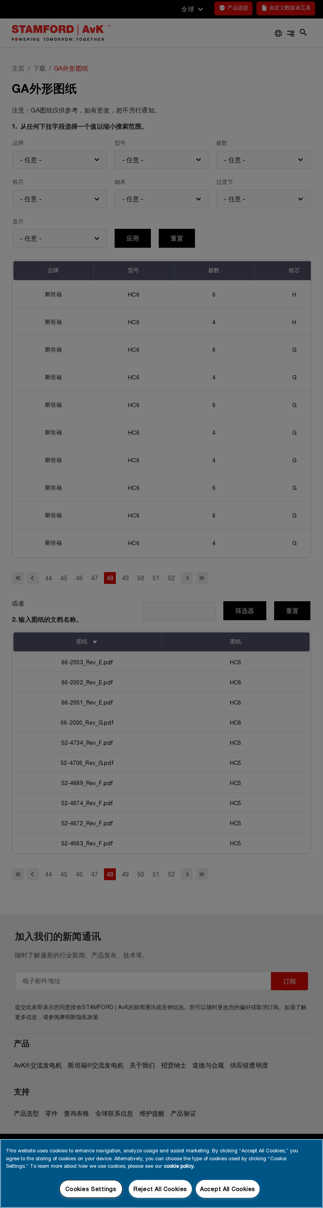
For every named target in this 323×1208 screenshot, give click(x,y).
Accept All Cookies (227, 1189)
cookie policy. (179, 1166)
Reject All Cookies (160, 1189)
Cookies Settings (91, 1189)
